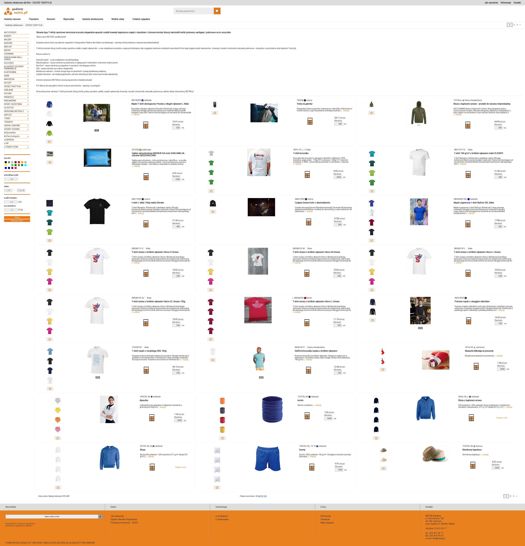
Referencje (506, 2)
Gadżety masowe (12, 19)
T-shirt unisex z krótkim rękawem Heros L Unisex (477, 252)
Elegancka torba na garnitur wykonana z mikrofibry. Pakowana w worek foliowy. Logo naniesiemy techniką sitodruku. (324, 110)
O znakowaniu (222, 519)
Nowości (51, 19)
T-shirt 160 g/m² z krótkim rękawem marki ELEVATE (478, 153)
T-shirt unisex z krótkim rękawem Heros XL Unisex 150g (158, 301)
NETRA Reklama (433, 516)
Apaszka (144, 400)
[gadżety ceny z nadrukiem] (96, 113)
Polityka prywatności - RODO (124, 522)
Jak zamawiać (491, 2)
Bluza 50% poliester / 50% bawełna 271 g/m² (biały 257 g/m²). (164, 455)
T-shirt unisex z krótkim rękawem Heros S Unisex (155, 252)
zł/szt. (178, 122)
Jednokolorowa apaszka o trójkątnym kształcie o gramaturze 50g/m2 (161, 406)
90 (262, 496)
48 (259, 496)
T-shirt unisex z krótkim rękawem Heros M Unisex (316, 252)
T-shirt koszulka (300, 153)
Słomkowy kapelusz (472, 449)
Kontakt (517, 2)
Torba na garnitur (305, 104)
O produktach (221, 516)
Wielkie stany (117, 19)
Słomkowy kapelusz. (475, 454)
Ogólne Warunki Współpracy (123, 519)
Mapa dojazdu (327, 522)
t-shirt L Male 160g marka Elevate (148, 202)
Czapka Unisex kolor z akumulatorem (312, 202)
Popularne (34, 19)
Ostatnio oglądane (141, 19)
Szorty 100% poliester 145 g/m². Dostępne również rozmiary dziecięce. (325, 455)
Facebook (325, 519)
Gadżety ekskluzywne (92, 19)
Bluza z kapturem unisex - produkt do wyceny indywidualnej (481, 104)
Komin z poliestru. (309, 405)
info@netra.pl (438, 538)
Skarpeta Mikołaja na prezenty (479, 351)
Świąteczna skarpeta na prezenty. (483, 356)
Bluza (142, 449)
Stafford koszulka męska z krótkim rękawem (316, 351)
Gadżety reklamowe (14, 25)
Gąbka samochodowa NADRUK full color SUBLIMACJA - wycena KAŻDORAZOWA (159, 154)
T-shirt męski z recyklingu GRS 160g (149, 351)
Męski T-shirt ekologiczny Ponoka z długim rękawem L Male (160, 104)
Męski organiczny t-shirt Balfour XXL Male (474, 202)
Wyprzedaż (68, 19)
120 (265, 496)
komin (300, 400)
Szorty (302, 449)
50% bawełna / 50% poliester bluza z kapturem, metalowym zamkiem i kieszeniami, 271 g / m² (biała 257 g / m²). (485, 406)
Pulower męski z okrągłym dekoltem (472, 301)
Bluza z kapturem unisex (470, 400)
